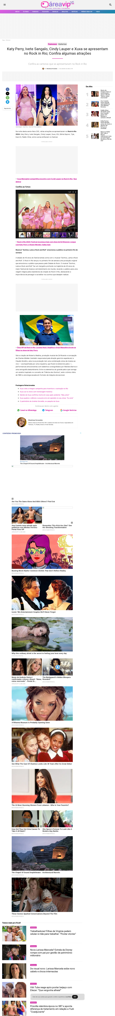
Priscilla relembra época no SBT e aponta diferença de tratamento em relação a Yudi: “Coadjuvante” (52, 1009)
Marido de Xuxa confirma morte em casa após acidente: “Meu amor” (44, 395)
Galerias (62, 44)
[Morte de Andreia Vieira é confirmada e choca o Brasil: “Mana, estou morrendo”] (95, 96)
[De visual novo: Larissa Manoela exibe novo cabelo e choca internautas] (14, 971)
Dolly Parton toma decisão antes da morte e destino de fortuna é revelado (106, 124)
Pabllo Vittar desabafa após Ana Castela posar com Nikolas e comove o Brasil (106, 114)
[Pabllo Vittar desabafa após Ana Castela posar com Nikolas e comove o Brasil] (95, 116)
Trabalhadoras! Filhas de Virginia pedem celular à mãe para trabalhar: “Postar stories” (53, 932)
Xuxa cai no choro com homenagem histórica (36, 392)
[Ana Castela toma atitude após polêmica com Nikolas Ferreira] (95, 106)
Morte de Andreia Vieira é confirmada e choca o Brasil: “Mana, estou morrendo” (106, 94)
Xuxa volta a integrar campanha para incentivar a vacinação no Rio (44, 388)
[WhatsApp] (7, 98)
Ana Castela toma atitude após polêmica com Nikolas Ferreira (105, 104)
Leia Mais (68, 996)
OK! (75, 996)
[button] (100, 5)
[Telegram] (7, 102)
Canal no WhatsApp (28, 410)
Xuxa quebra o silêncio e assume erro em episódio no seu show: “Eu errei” (46, 398)
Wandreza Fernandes (52, 68)
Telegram (49, 410)
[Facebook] (7, 89)
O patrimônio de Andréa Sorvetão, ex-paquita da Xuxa (39, 401)
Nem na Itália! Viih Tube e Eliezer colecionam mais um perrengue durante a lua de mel (106, 136)
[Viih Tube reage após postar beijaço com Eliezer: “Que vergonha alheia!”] (14, 990)
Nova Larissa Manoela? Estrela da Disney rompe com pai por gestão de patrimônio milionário (51, 952)
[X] (7, 93)
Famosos (8, 40)
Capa (3, 40)
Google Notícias (69, 410)
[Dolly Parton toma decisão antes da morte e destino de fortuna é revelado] (95, 127)
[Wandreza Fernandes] (43, 69)
